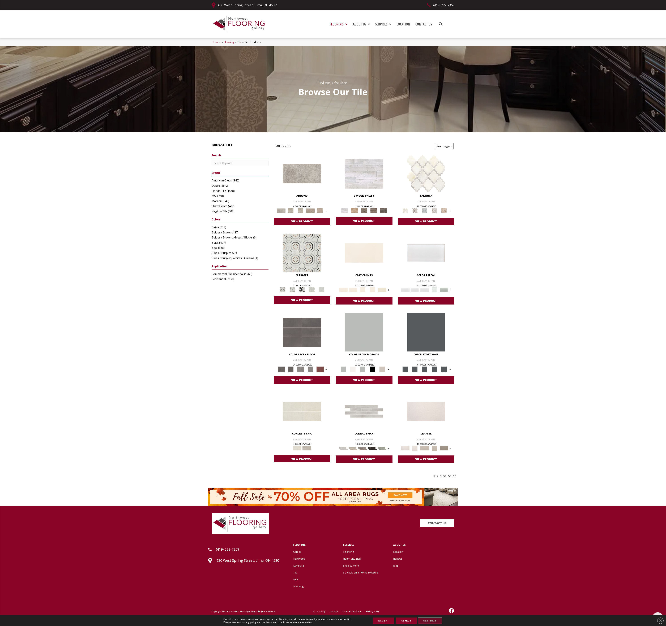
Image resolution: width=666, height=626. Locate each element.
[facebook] (451, 611)
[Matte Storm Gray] (300, 368)
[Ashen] (310, 210)
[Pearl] (426, 252)
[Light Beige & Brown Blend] (444, 210)
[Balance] (364, 331)
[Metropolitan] (302, 252)
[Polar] (364, 411)
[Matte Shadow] (302, 331)
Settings (430, 620)
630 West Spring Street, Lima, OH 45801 (248, 5)
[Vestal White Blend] (426, 173)
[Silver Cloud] (444, 289)
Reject (406, 620)
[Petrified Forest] (373, 210)
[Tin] (362, 448)
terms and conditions (277, 622)
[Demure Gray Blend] (415, 210)
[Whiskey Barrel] (354, 210)
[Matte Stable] (382, 368)
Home (217, 42)
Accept (383, 620)
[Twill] (424, 448)
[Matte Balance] (362, 368)
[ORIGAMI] (444, 448)
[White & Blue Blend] (424, 210)
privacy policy (249, 622)
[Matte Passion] (320, 368)
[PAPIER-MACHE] (426, 411)
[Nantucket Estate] (364, 210)
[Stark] (372, 448)
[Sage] (382, 448)
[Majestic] (311, 289)
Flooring (229, 42)
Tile (239, 42)
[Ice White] (353, 368)
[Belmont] (292, 289)
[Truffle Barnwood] (383, 210)
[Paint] (382, 289)
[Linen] (353, 448)
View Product (302, 221)
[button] (437, 523)
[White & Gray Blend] (434, 210)
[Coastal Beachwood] (364, 173)
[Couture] (302, 289)
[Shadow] (426, 331)
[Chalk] (364, 252)
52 (444, 476)
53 (449, 476)
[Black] (372, 368)
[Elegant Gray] (306, 448)
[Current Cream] (302, 411)
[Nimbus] (302, 173)
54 (454, 476)
